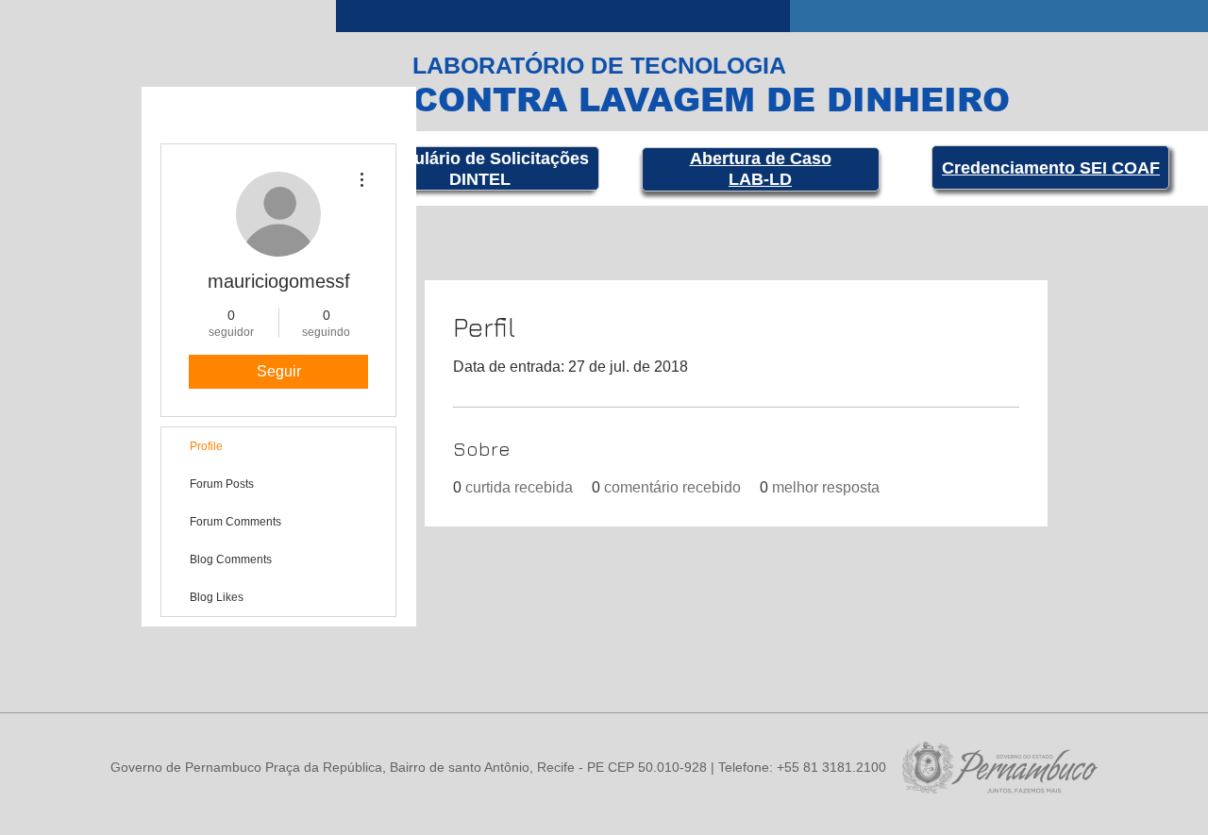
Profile (206, 446)
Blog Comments (231, 559)
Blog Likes (216, 597)
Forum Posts (222, 484)
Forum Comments (235, 521)
